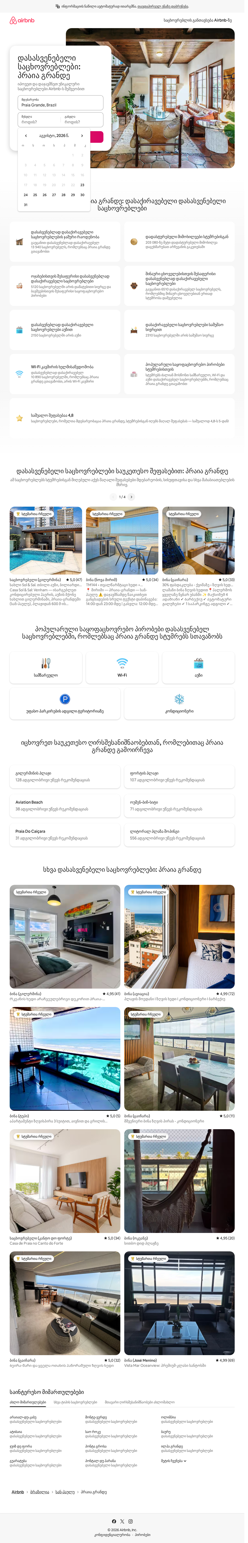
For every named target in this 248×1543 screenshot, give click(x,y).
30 (82, 195)
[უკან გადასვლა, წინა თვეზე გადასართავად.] (26, 135)
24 (26, 195)
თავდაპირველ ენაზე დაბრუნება (163, 6)
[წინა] (113, 497)
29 (73, 195)
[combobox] (61, 105)
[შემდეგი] (131, 497)
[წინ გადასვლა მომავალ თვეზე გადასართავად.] (81, 135)
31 (25, 205)
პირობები (142, 1535)
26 (44, 195)
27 (54, 195)
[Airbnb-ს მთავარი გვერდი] (22, 20)
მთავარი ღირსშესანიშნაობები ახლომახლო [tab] (140, 1402)
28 (63, 195)
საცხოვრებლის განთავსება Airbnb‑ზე (198, 20)
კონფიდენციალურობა (112, 1535)
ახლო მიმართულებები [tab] (28, 1402)
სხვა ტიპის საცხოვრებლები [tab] (75, 1402)
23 (82, 185)
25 (35, 195)
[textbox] (39, 122)
